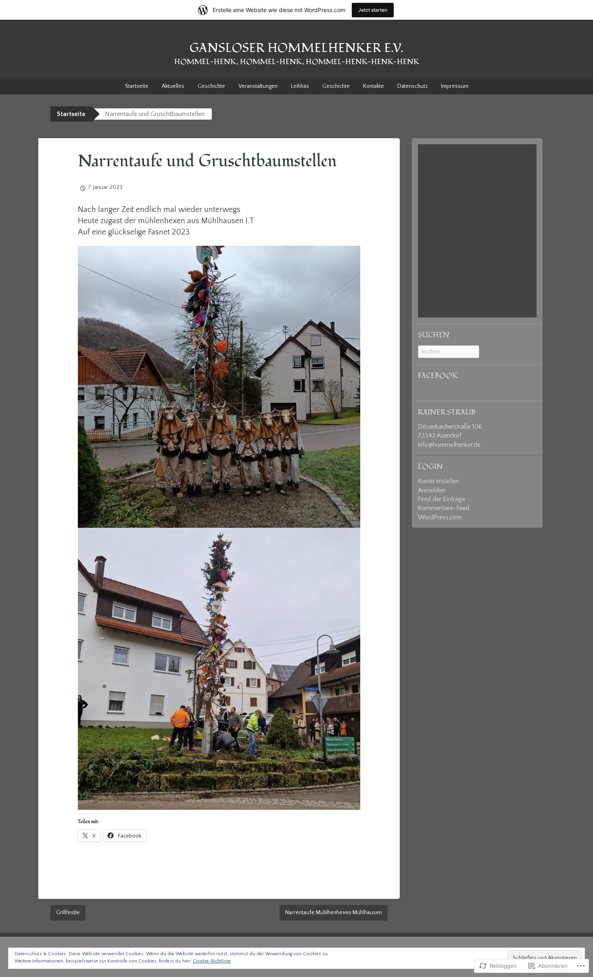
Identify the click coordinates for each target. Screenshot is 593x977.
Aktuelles (173, 86)
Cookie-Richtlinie (212, 961)
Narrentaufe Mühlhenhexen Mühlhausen (333, 912)
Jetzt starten (372, 10)
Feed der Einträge (441, 499)
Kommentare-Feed (443, 508)
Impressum (454, 86)
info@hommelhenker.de (449, 444)
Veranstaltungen (258, 86)
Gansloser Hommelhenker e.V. (296, 48)
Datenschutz (412, 86)
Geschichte (211, 86)
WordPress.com (439, 517)
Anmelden (431, 490)
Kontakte (373, 86)
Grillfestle (68, 912)
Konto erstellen (438, 481)
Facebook (438, 376)
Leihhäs (300, 86)
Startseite (136, 86)
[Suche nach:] (448, 351)
